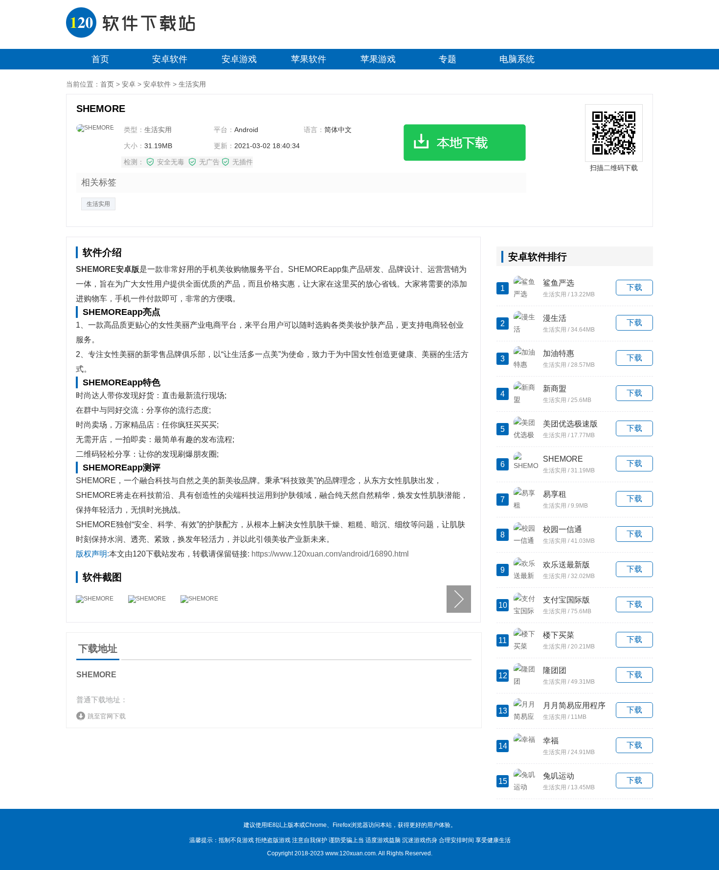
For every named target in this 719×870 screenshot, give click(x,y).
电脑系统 (517, 59)
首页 (100, 59)
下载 (634, 287)
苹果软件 (308, 59)
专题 (447, 59)
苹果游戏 (378, 59)
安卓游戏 (239, 59)
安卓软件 (169, 59)
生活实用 (192, 84)
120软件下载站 (137, 24)
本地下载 (465, 142)
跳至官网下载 (107, 716)
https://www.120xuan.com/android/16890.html (330, 554)
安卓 (128, 84)
